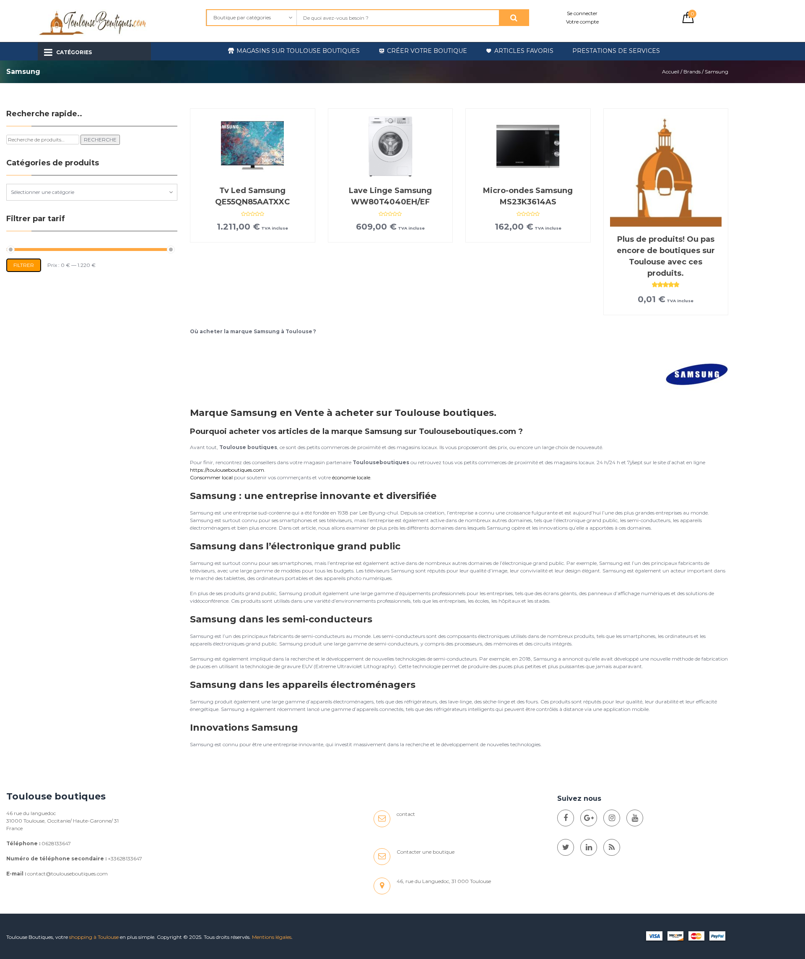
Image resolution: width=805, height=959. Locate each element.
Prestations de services (616, 51)
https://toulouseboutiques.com (227, 470)
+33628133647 (125, 858)
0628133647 (56, 843)
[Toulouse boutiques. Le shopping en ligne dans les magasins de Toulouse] (565, 818)
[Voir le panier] (688, 21)
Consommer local (211, 477)
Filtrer (23, 265)
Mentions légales (271, 937)
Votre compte (582, 21)
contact (406, 814)
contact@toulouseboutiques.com (67, 873)
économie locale (351, 477)
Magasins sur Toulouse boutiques (298, 51)
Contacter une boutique (425, 852)
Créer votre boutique (427, 51)
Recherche (100, 139)
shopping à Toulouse (94, 937)
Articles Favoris (523, 51)
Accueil (670, 71)
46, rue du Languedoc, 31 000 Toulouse (444, 881)
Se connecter (582, 13)
